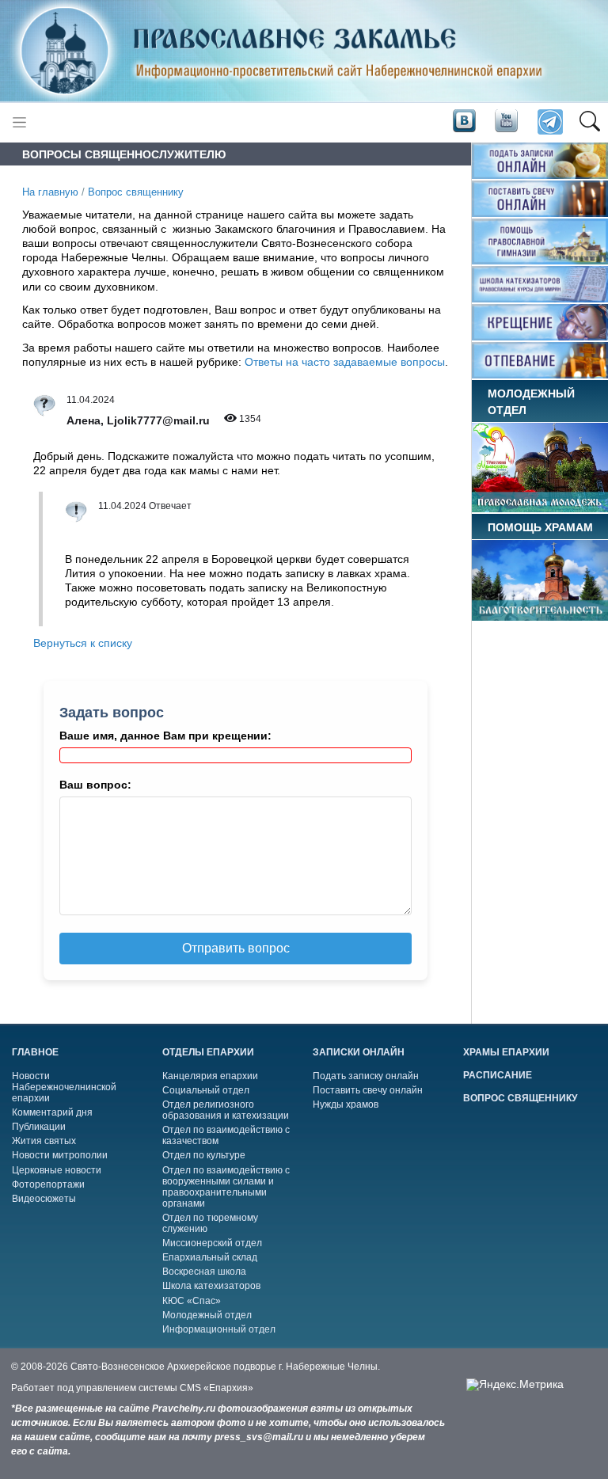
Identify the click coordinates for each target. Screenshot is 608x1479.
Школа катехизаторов (211, 1285)
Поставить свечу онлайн (368, 1090)
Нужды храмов (345, 1104)
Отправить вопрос (236, 948)
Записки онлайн (359, 1052)
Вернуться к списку (82, 643)
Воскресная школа (204, 1271)
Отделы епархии (208, 1052)
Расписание (497, 1075)
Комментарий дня (52, 1112)
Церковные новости (56, 1170)
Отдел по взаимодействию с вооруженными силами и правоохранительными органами (226, 1187)
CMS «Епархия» (216, 1387)
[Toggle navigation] (19, 122)
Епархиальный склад (209, 1257)
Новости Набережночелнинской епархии (64, 1087)
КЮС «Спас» (191, 1300)
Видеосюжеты (44, 1198)
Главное (35, 1052)
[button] (589, 122)
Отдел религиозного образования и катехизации (225, 1110)
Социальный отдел (205, 1090)
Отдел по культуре (203, 1155)
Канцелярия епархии (210, 1076)
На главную (50, 192)
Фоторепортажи (48, 1184)
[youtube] (505, 121)
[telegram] (549, 122)
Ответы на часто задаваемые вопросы (345, 361)
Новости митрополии (60, 1155)
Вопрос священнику (136, 192)
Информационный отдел (219, 1329)
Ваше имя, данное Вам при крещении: (165, 735)
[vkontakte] (464, 121)
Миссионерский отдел (212, 1243)
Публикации (39, 1126)
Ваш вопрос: (95, 784)
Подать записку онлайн (366, 1076)
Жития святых (44, 1140)
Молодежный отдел (207, 1315)
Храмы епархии (506, 1052)
